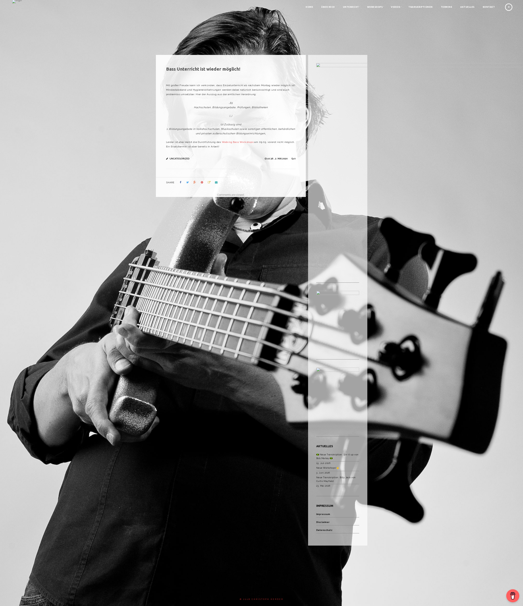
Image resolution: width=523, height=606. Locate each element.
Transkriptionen (420, 7)
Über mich (328, 7)
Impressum (323, 514)
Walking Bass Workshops (238, 142)
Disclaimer (323, 522)
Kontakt (489, 7)
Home (309, 7)
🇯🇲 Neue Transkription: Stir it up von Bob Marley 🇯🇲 (337, 456)
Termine (446, 7)
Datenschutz (324, 530)
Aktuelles (467, 7)
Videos (395, 7)
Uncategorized (180, 158)
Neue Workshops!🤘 (327, 468)
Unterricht (351, 7)
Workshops (375, 7)
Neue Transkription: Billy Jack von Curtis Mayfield (336, 479)
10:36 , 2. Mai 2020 (277, 158)
